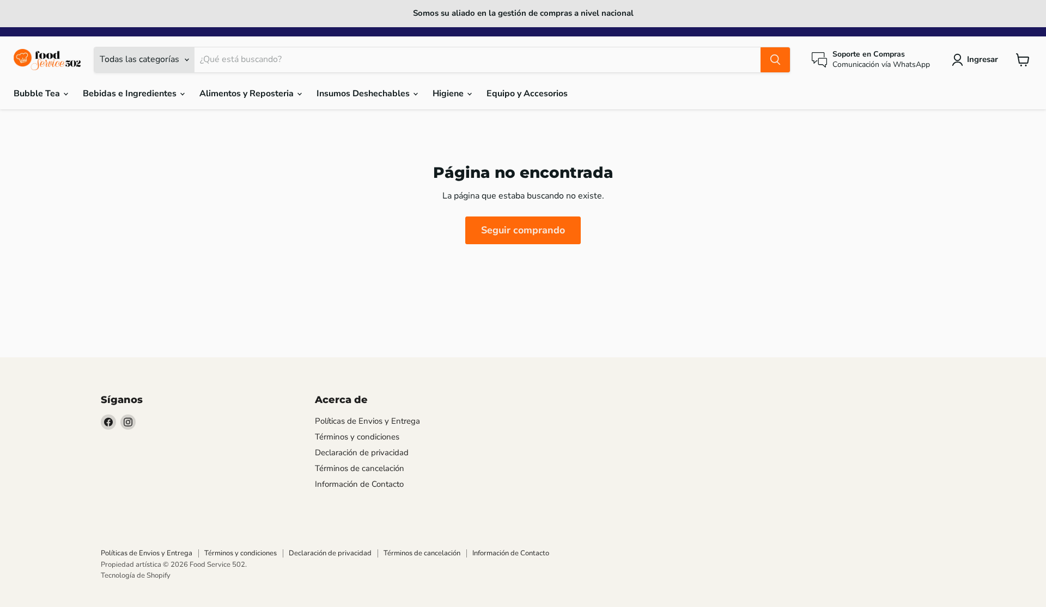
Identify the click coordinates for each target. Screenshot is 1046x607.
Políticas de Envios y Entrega (367, 421)
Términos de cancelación (359, 468)
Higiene (449, 94)
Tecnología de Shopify (136, 575)
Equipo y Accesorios (527, 94)
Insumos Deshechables (364, 94)
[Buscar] (775, 59)
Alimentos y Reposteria (247, 94)
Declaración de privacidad (362, 452)
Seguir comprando (523, 230)
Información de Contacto (359, 484)
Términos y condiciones (357, 436)
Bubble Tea (38, 94)
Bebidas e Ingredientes (131, 94)
